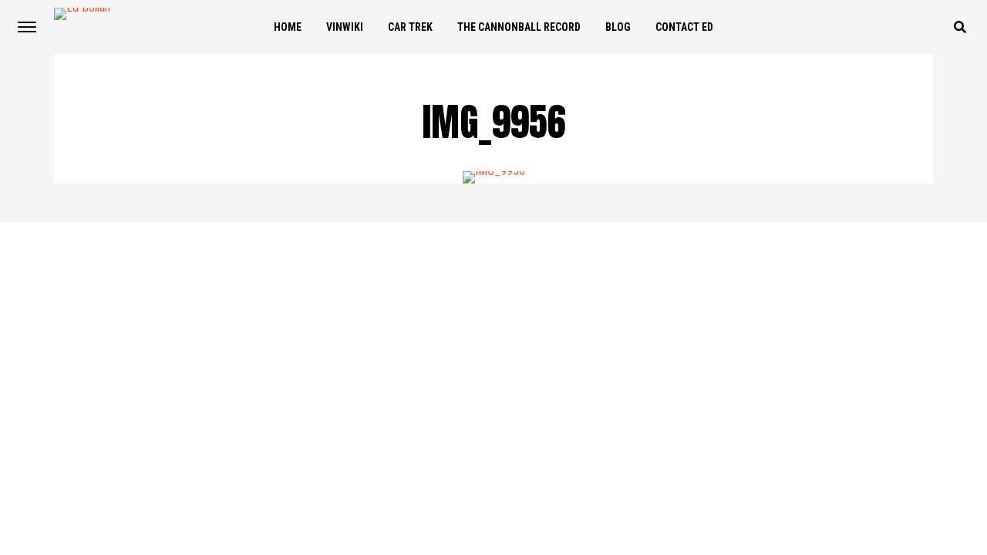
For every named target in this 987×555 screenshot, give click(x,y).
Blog (618, 27)
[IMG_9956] (494, 170)
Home (287, 27)
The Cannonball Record (519, 27)
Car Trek (410, 27)
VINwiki (344, 27)
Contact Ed (684, 27)
